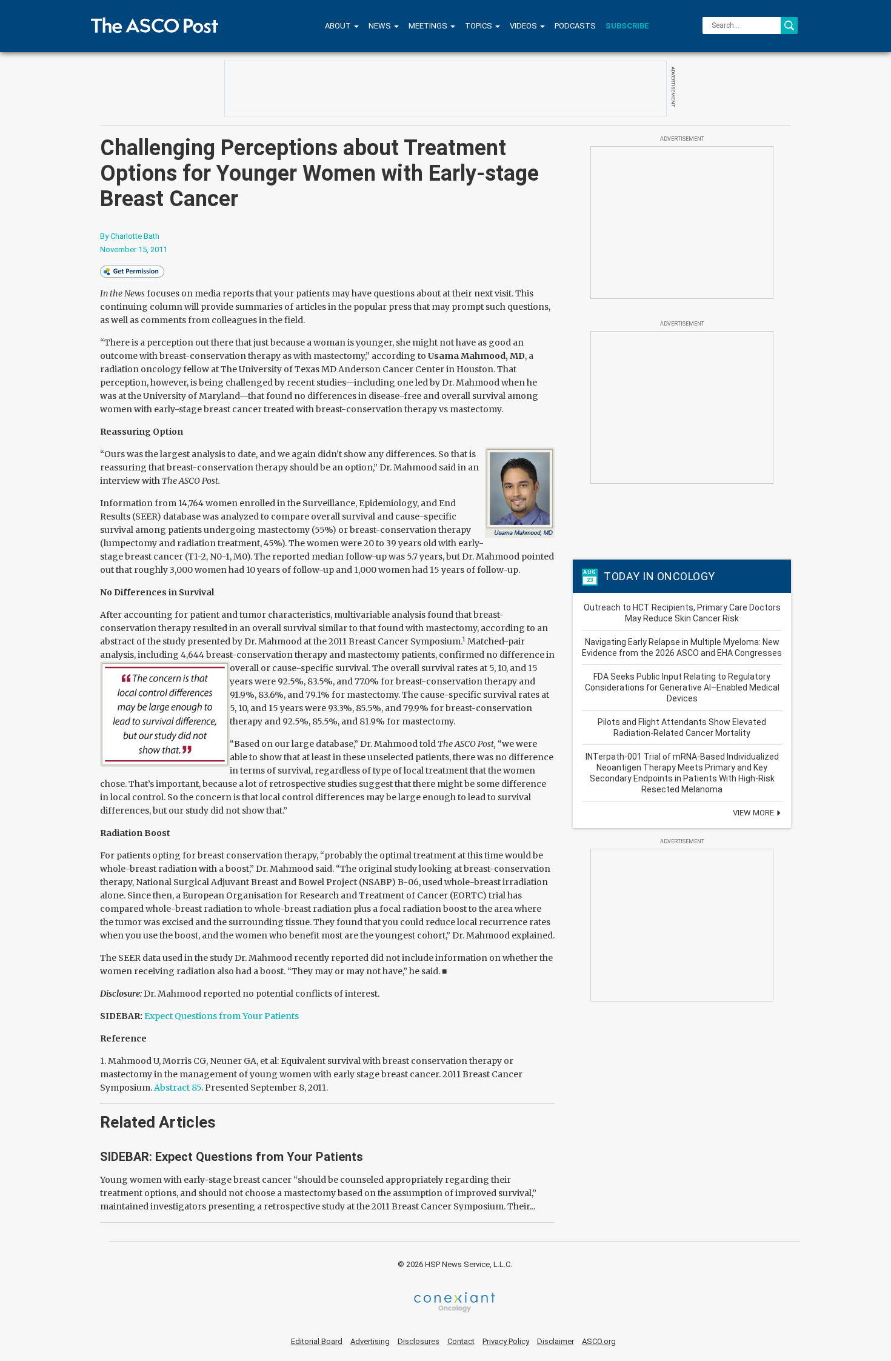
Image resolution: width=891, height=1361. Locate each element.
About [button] (339, 25)
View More (754, 812)
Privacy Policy (505, 1341)
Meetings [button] (429, 25)
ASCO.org (599, 1341)
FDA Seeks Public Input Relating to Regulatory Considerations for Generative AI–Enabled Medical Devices (682, 687)
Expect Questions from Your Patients (221, 1016)
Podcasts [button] (575, 25)
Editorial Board (316, 1341)
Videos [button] (524, 25)
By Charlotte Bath (129, 236)
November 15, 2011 (133, 249)
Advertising (370, 1341)
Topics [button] (479, 25)
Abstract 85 (177, 1087)
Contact (461, 1341)
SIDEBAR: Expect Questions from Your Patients (231, 1156)
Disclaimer (555, 1341)
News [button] (381, 25)
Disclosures (418, 1341)
